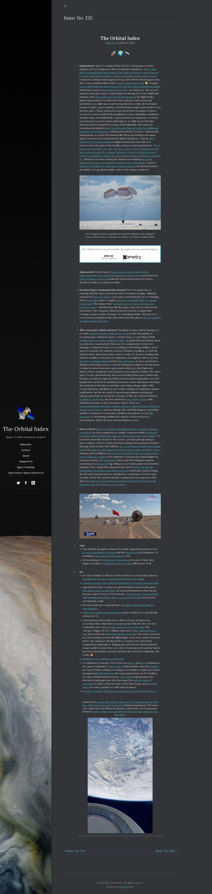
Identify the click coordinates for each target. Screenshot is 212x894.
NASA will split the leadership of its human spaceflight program (116, 469)
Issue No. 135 (112, 42)
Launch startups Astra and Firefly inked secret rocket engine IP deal (120, 583)
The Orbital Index (26, 428)
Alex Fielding (92, 300)
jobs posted (131, 552)
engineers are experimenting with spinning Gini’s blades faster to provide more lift (120, 596)
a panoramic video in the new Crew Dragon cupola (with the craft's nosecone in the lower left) (120, 704)
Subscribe (26, 444)
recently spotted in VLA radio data (125, 627)
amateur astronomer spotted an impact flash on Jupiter (122, 449)
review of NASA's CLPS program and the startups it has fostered (120, 691)
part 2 (143, 662)
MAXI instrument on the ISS (121, 634)
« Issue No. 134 (74, 851)
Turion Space (114, 666)
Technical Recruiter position (117, 563)
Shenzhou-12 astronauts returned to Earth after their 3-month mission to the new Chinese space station (117, 483)
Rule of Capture (126, 361)
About (25, 455)
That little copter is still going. (99, 590)
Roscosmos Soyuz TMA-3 (116, 89)
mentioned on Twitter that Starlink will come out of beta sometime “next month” (118, 434)
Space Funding (25, 467)
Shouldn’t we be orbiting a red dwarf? (103, 658)
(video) (157, 449)
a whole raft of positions (116, 560)
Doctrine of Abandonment (94, 361)
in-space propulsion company (99, 552)
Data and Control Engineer (110, 555)
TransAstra (126, 676)
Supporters (25, 461)
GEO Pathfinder (107, 460)
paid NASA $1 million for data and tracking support (107, 166)
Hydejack (123, 887)
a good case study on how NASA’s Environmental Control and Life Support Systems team (113, 274)
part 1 (131, 662)
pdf (133, 368)
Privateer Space (101, 296)
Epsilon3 (154, 666)
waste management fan (130, 83)
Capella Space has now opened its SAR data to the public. (113, 578)
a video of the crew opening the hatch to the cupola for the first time (125, 713)
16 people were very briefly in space (115, 96)
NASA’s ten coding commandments (101, 612)
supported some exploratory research (110, 333)
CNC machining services (92, 278)
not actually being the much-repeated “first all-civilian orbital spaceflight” (120, 86)
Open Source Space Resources (26, 472)
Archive (25, 450)
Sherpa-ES (102, 463)
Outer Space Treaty (136, 399)
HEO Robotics (107, 673)
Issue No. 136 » (166, 851)
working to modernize (91, 399)
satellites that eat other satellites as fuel (101, 340)
